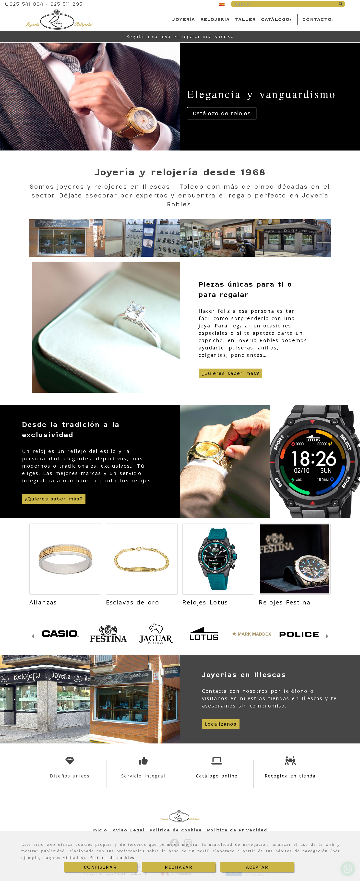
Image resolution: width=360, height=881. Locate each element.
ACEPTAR (257, 867)
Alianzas (43, 602)
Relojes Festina (285, 602)
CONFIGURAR (100, 867)
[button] (33, 637)
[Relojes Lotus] (218, 559)
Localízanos (221, 724)
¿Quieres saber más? (230, 373)
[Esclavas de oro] (142, 559)
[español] (222, 4)
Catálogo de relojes (222, 113)
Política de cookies (111, 857)
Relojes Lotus (205, 602)
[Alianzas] (65, 559)
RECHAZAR (178, 867)
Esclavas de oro (132, 602)
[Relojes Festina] (294, 559)
